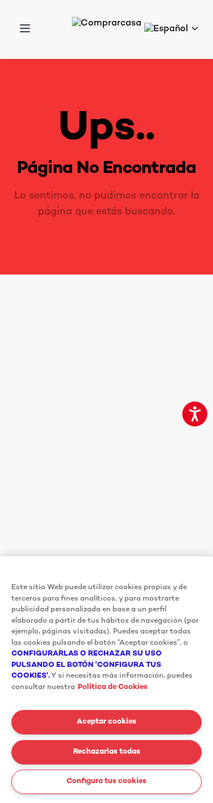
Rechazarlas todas (106, 752)
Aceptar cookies (106, 722)
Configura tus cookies (106, 781)
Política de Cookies (113, 687)
